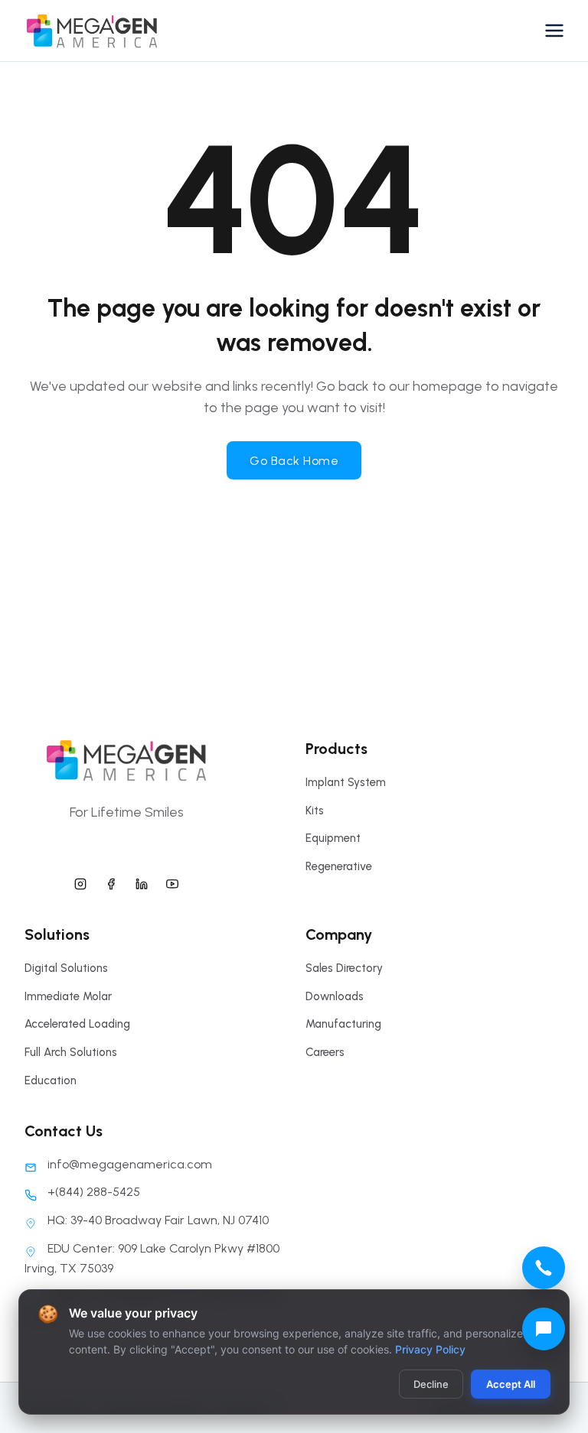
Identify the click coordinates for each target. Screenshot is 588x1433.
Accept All (510, 1384)
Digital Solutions (66, 968)
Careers (325, 1052)
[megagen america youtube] (172, 881)
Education (50, 1080)
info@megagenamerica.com (129, 1164)
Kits (314, 810)
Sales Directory (344, 968)
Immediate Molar (68, 996)
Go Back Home (294, 460)
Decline (431, 1384)
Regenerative (338, 866)
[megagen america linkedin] (141, 881)
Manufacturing (343, 1024)
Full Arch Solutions (70, 1052)
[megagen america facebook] (111, 881)
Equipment (333, 838)
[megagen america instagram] (80, 881)
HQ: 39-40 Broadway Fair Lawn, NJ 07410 (158, 1220)
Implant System (345, 782)
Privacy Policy (430, 1349)
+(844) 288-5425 (93, 1191)
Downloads (334, 996)
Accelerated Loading (77, 1024)
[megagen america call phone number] (543, 1267)
